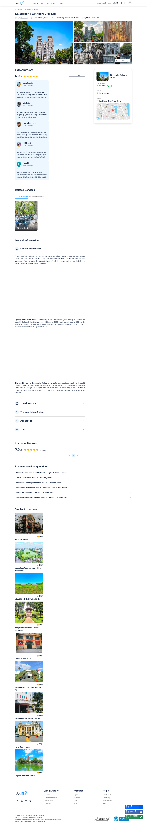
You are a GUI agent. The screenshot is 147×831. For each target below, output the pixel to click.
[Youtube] (21, 801)
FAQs (104, 803)
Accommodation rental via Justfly (107, 3)
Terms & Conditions (51, 798)
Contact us (48, 803)
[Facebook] (17, 801)
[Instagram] (26, 801)
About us (47, 795)
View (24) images (123, 61)
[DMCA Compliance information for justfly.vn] (102, 819)
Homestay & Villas (37, 3)
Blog (75, 803)
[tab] (21, 196)
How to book (107, 795)
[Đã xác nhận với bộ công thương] (121, 819)
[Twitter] (30, 801)
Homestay (77, 798)
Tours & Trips (51, 3)
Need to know (107, 800)
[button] (50, 248)
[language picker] (121, 3)
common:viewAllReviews (77, 76)
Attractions (18, 9)
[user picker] (128, 3)
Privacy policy (49, 800)
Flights (61, 3)
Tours (76, 800)
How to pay (106, 798)
